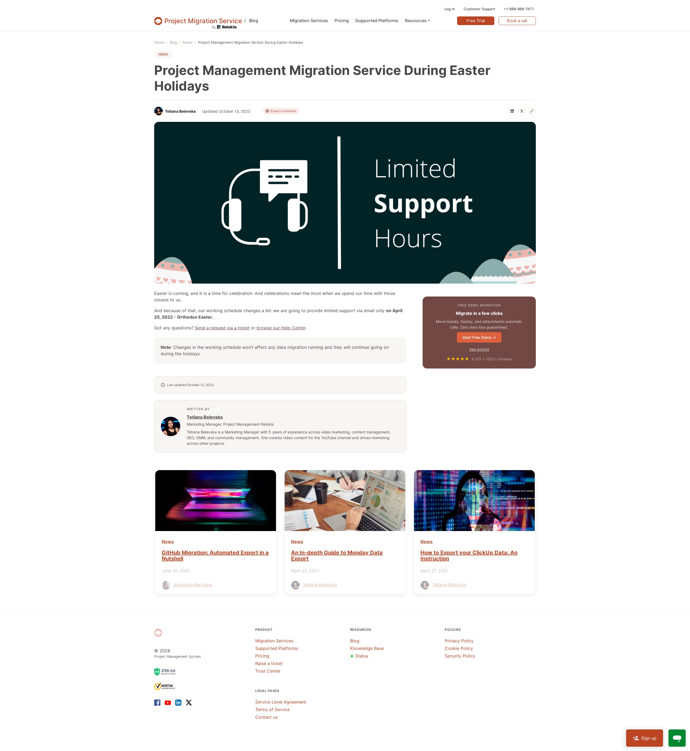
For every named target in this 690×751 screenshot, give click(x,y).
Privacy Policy (459, 640)
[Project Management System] (158, 633)
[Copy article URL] (532, 111)
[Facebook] (158, 702)
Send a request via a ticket (222, 327)
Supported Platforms (276, 648)
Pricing (262, 656)
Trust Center (268, 671)
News (163, 54)
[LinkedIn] (512, 111)
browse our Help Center (281, 327)
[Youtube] (168, 702)
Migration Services (274, 640)
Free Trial (476, 20)
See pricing (479, 349)
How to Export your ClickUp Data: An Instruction (469, 555)
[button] (417, 20)
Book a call (517, 20)
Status (359, 656)
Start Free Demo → (479, 337)
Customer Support (479, 9)
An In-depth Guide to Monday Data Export (337, 555)
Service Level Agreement (280, 702)
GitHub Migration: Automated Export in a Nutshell (215, 555)
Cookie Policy (459, 648)
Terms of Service (272, 709)
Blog (251, 20)
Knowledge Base (367, 648)
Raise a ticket (269, 663)
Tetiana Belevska (205, 417)
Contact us (266, 717)
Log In (449, 9)
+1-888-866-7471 (519, 9)
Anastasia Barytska (192, 584)
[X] (522, 111)
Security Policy (460, 656)
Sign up (649, 738)
